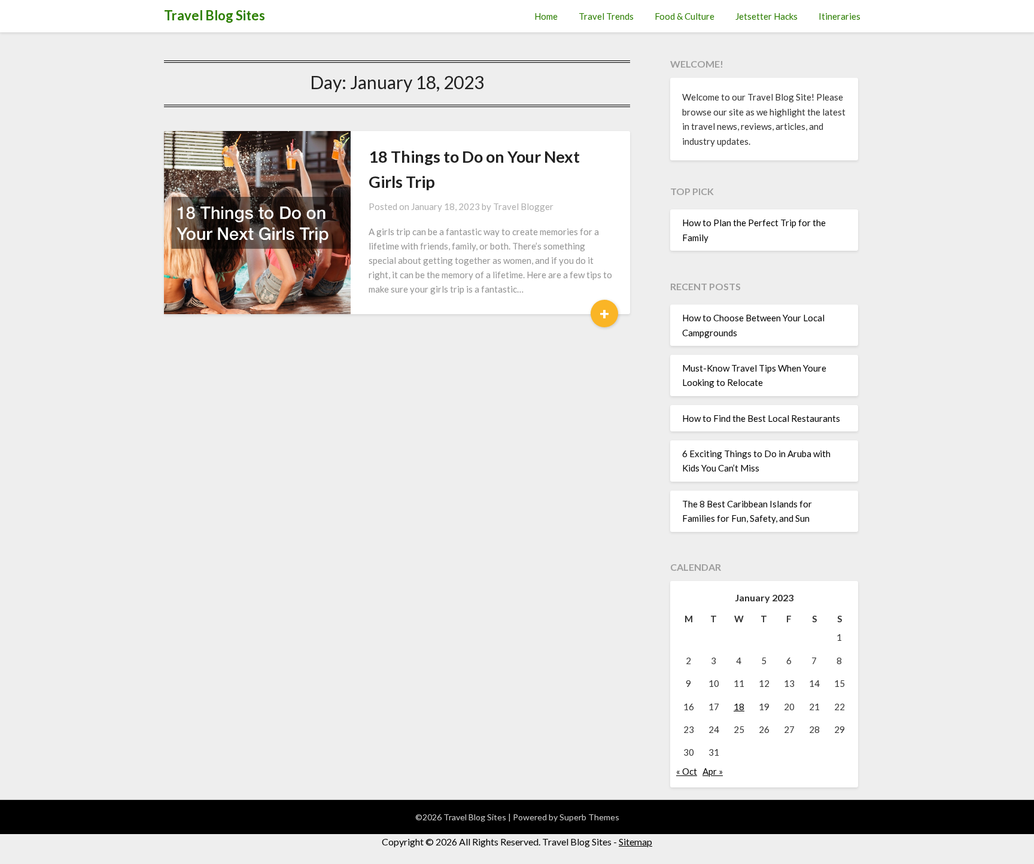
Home (546, 16)
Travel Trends (606, 16)
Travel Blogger (523, 206)
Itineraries (839, 16)
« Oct (686, 771)
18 (739, 706)
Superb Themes (589, 817)
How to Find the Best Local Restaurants (761, 418)
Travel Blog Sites (214, 15)
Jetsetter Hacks (766, 16)
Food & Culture (684, 16)
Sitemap (635, 841)
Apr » (712, 771)
